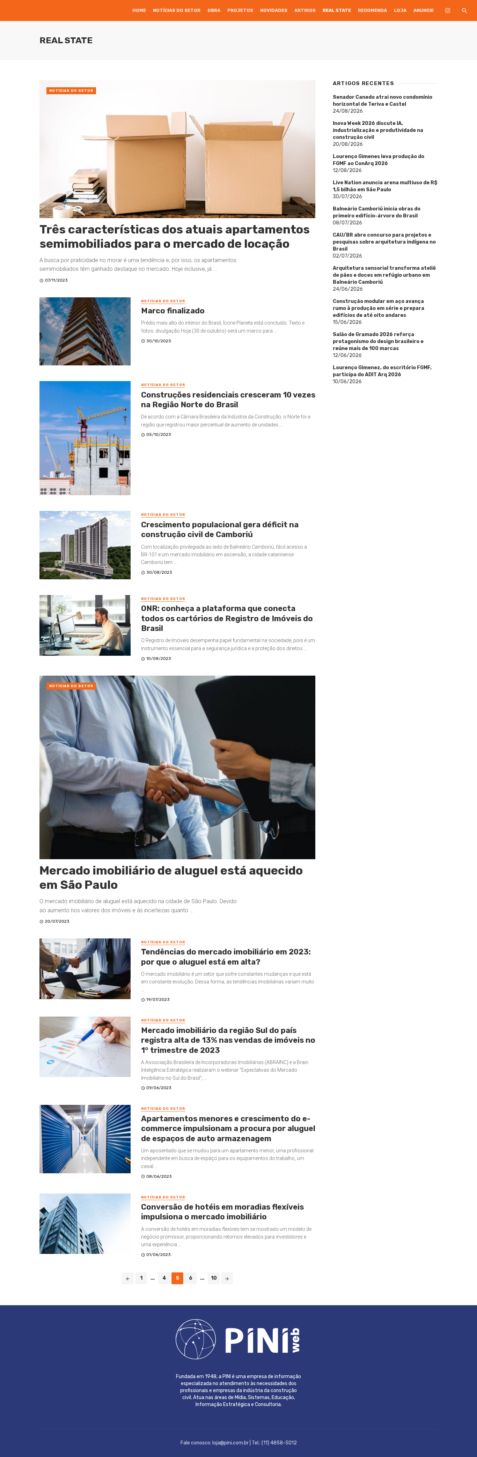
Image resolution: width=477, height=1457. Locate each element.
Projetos (240, 10)
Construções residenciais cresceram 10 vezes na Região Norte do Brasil (228, 400)
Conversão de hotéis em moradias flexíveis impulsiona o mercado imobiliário (222, 1212)
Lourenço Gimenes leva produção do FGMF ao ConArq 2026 (378, 160)
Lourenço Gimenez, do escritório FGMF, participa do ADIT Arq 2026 (382, 371)
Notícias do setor (176, 10)
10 (214, 1278)
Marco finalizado (173, 310)
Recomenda (372, 10)
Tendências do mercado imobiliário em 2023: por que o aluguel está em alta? (226, 956)
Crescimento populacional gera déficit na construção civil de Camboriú (220, 529)
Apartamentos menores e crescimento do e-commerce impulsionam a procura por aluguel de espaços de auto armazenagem (228, 1128)
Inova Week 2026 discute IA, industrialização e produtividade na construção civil (378, 130)
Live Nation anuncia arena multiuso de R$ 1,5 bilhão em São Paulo (385, 186)
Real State (337, 10)
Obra (213, 10)
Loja (400, 10)
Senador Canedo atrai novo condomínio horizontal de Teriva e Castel (382, 100)
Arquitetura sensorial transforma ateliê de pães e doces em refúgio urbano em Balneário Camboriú (384, 275)
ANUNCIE (423, 10)
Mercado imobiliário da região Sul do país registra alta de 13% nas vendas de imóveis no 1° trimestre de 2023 (228, 1040)
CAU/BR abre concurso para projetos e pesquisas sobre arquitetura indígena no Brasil (384, 242)
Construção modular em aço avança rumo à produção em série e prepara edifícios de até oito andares (378, 308)
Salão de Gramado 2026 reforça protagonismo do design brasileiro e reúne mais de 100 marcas (378, 341)
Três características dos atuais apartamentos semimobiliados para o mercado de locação (174, 236)
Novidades (273, 10)
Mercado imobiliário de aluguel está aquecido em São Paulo (171, 877)
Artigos (305, 10)
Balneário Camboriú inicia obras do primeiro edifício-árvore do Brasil (376, 212)
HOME (139, 10)
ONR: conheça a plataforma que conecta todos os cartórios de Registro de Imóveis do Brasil (227, 618)
